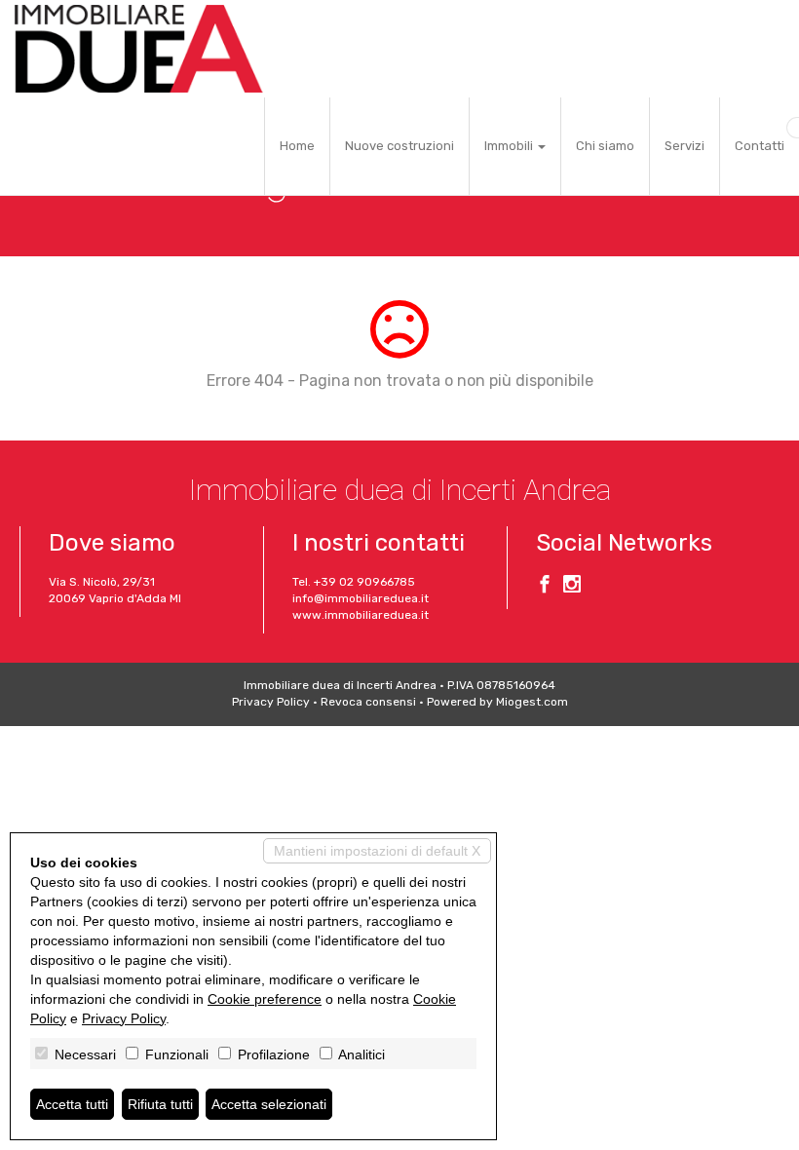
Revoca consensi (368, 702)
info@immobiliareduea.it (360, 598)
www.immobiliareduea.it (360, 615)
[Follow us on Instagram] (572, 586)
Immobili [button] (510, 145)
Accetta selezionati (268, 1104)
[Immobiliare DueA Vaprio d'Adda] (139, 48)
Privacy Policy (271, 702)
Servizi (684, 145)
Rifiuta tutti (160, 1104)
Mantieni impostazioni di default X (377, 851)
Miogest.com (532, 702)
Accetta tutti (72, 1104)
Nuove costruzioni (399, 145)
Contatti (759, 145)
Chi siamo (605, 145)
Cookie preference (265, 999)
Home (297, 145)
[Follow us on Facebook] (544, 586)
